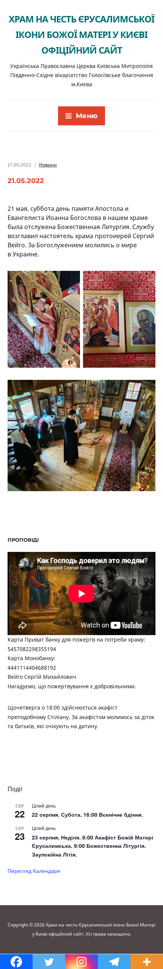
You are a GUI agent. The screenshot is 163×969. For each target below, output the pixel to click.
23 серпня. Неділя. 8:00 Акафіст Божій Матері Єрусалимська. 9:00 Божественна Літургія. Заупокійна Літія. (92, 845)
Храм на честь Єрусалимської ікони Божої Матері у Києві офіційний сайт (81, 34)
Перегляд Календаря (34, 870)
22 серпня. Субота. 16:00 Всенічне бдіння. (87, 814)
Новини (48, 164)
